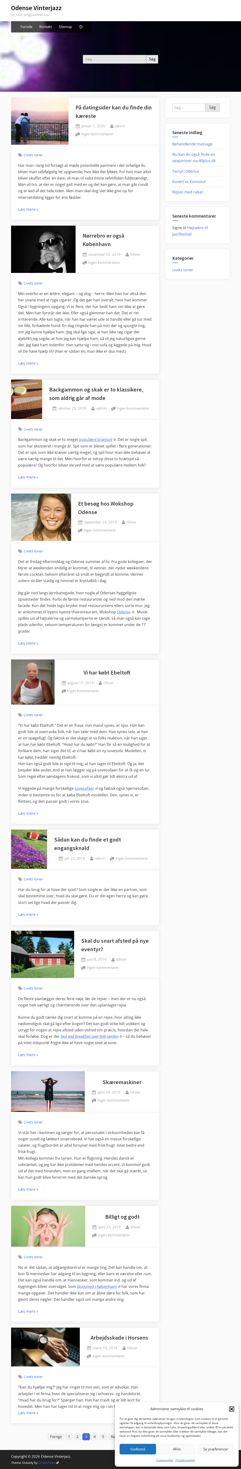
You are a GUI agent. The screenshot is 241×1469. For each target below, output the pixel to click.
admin (120, 125)
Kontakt (45, 26)
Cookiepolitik (164, 1460)
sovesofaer (84, 788)
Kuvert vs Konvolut (189, 181)
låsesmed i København (97, 1286)
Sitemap (65, 26)
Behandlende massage (192, 144)
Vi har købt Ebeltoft (107, 672)
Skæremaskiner (122, 1082)
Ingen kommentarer (97, 134)
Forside (26, 26)
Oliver (135, 254)
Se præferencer (215, 1449)
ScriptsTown (47, 1463)
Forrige (56, 1436)
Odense (124, 612)
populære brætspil (95, 439)
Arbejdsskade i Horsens (119, 1337)
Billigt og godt (122, 1216)
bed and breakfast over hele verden (89, 1036)
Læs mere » (28, 210)
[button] (231, 1409)
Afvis (177, 1449)
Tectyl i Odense (185, 171)
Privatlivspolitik (185, 1460)
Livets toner (33, 154)
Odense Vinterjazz (36, 8)
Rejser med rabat (187, 192)
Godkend (137, 1449)
